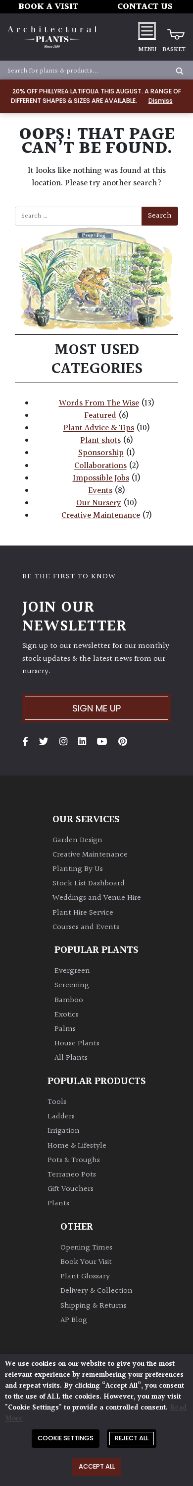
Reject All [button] (131, 1438)
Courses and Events (85, 927)
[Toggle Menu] (147, 30)
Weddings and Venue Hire (96, 898)
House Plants (76, 1043)
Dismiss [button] (160, 100)
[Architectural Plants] (51, 37)
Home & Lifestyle (77, 1146)
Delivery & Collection (96, 1291)
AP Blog (73, 1320)
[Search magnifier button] (179, 71)
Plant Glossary (85, 1276)
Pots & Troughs (74, 1160)
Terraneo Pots (72, 1175)
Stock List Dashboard (88, 883)
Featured (100, 415)
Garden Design (77, 840)
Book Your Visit (86, 1262)
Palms (65, 1029)
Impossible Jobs (101, 478)
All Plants (71, 1058)
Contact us (145, 6)
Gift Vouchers (71, 1189)
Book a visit (48, 6)
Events (100, 490)
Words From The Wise (99, 403)
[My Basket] (174, 30)
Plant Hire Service (82, 913)
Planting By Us (77, 869)
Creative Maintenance (100, 515)
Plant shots (100, 440)
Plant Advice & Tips (98, 428)
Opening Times (86, 1248)
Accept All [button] (97, 1466)
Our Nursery (98, 503)
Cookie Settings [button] (66, 1438)
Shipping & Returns (93, 1306)
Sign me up (96, 708)
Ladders (61, 1116)
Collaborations (100, 466)
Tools (57, 1102)
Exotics (66, 1015)
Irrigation (64, 1131)
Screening (71, 985)
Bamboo (68, 1000)
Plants (58, 1203)
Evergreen (72, 971)
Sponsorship (101, 453)
